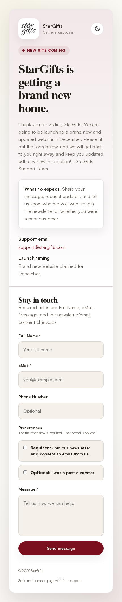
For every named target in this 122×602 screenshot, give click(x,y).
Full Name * (29, 335)
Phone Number (33, 396)
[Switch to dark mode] (97, 28)
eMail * (24, 365)
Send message (61, 548)
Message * (28, 489)
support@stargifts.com (42, 247)
